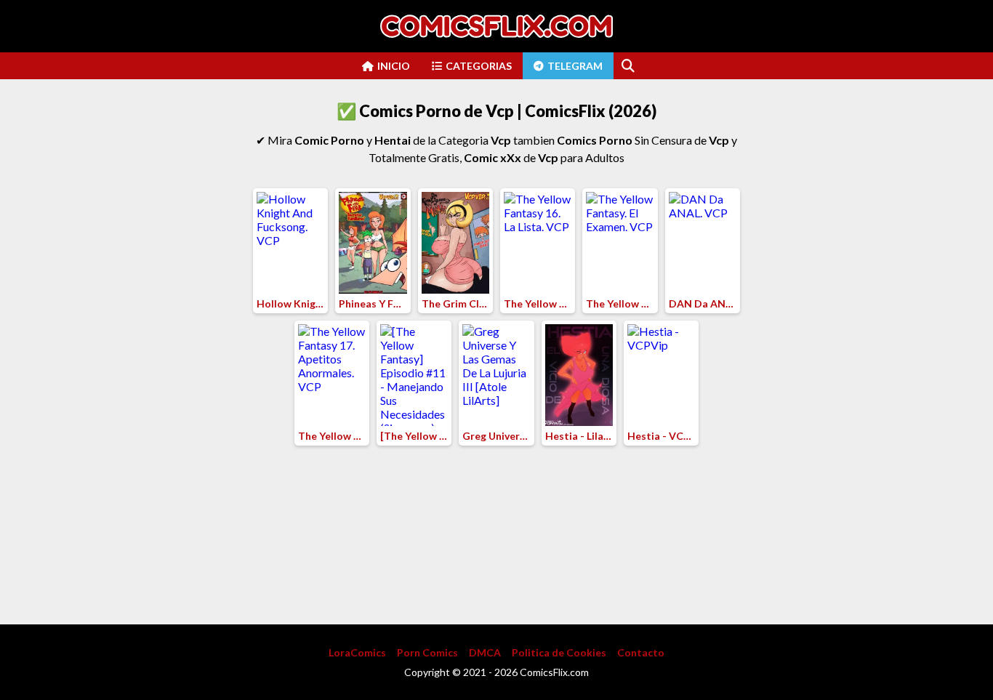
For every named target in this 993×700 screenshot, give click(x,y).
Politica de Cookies (559, 652)
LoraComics (357, 652)
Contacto (640, 652)
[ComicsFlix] (496, 26)
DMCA (485, 652)
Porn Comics (427, 652)
